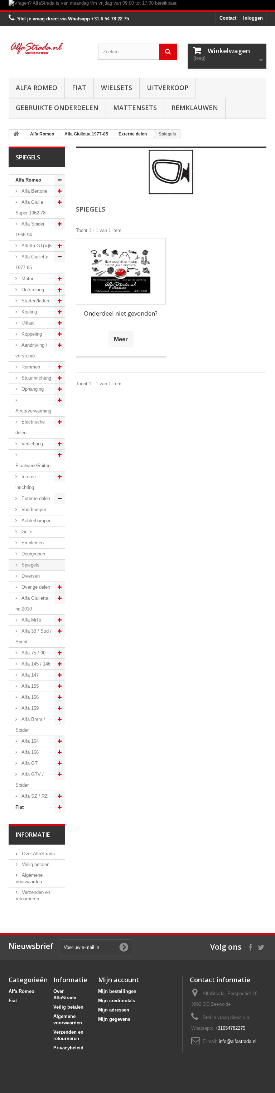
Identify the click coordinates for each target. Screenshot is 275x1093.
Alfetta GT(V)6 (36, 245)
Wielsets (116, 87)
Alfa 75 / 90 (32, 653)
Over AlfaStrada (37, 853)
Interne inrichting (25, 482)
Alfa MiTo (30, 620)
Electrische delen (30, 427)
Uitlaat (27, 323)
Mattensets (135, 107)
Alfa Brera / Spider (30, 725)
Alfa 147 (29, 675)
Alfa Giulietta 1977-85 (31, 262)
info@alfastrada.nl (237, 1041)
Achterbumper (35, 520)
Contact (227, 18)
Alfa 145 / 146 (35, 664)
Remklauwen (195, 107)
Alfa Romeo (36, 87)
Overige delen (35, 587)
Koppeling (31, 334)
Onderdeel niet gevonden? (121, 313)
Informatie (33, 835)
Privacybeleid (68, 1047)
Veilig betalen (34, 864)
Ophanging (32, 389)
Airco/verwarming (33, 411)
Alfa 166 (29, 752)
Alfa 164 (29, 741)
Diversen (30, 576)
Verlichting (31, 443)
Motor (26, 278)
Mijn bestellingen (117, 991)
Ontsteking (32, 289)
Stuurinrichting (35, 378)
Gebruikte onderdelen (57, 107)
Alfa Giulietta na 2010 (31, 603)
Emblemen (32, 542)
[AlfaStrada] (48, 48)
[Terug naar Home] (16, 134)
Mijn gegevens (114, 1019)
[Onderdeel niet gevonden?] (120, 271)
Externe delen (35, 498)
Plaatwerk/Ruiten (32, 465)
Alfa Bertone (33, 191)
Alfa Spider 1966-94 (29, 229)
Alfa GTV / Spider (29, 780)
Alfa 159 (29, 708)
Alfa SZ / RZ (34, 796)
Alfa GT (29, 763)
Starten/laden (34, 300)
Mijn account (118, 979)
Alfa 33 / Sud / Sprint (33, 636)
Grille (26, 531)
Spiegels (29, 565)
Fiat (79, 87)
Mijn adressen (113, 1010)
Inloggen (253, 18)
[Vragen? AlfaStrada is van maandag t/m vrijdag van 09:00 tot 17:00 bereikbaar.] (137, 5)
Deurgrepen (32, 554)
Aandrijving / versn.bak (31, 350)
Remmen (30, 367)
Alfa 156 (29, 697)
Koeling (28, 312)
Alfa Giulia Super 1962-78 (30, 207)
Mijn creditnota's (116, 1000)
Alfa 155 (29, 686)
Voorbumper (33, 509)
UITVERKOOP (167, 87)
